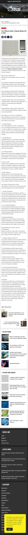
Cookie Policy (9, 525)
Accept (9, 529)
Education (3, 498)
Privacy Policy (5, 443)
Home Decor (4, 512)
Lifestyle (3, 515)
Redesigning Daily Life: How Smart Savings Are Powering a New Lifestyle (5, 387)
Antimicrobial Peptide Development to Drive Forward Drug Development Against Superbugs (5, 355)
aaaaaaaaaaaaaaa (5, 363)
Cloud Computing (5, 493)
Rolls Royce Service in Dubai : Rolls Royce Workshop (5, 395)
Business (3, 490)
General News (4, 507)
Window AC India (8, 307)
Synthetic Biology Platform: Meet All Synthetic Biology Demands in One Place (5, 413)
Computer (3, 495)
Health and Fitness (6, 510)
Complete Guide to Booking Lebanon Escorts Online (5, 378)
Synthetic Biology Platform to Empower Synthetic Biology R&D (5, 404)
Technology (4, 28)
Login (2, 435)
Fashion (3, 503)
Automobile (4, 488)
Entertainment (4, 500)
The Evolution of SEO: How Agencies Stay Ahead (5, 346)
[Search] (24, 16)
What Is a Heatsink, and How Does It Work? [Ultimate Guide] (5, 337)
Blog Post (3, 440)
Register (3, 438)
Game (2, 505)
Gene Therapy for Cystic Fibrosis (5, 421)
